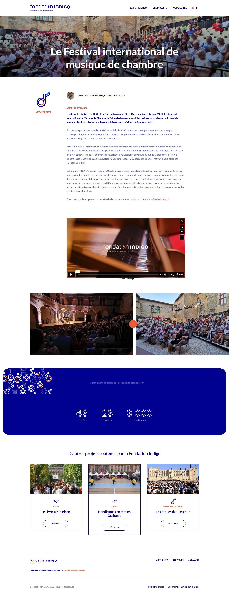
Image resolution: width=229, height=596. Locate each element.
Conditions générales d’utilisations (183, 586)
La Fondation (139, 7)
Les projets (160, 7)
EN (197, 7)
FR (192, 7)
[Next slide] (133, 324)
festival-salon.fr (161, 199)
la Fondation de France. (75, 570)
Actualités (180, 7)
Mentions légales (156, 586)
